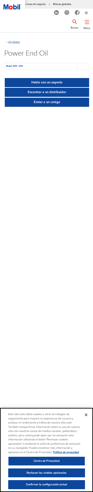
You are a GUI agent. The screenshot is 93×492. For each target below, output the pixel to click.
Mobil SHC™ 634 (14, 66)
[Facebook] (77, 13)
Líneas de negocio (35, 4)
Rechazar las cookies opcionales (46, 473)
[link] (91, 9)
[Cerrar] (86, 415)
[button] (87, 23)
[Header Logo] (12, 5)
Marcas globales (62, 4)
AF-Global (14, 42)
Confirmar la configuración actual (46, 484)
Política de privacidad (66, 452)
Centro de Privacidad (46, 461)
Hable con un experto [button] (47, 82)
